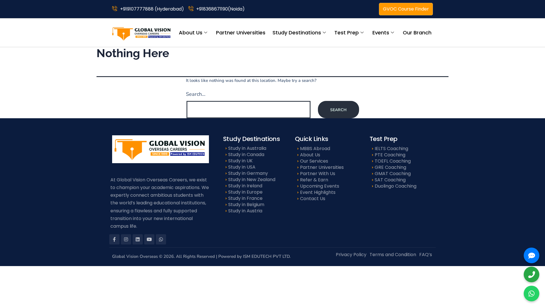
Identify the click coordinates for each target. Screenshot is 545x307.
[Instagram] (126, 239)
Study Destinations (296, 32)
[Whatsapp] (161, 239)
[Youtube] (149, 239)
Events (380, 32)
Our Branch (417, 32)
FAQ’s (425, 254)
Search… (196, 94)
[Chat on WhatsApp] (531, 293)
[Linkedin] (138, 239)
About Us (190, 32)
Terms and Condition (393, 254)
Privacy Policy (351, 254)
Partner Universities (240, 32)
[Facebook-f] (114, 239)
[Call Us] (531, 274)
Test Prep (346, 32)
